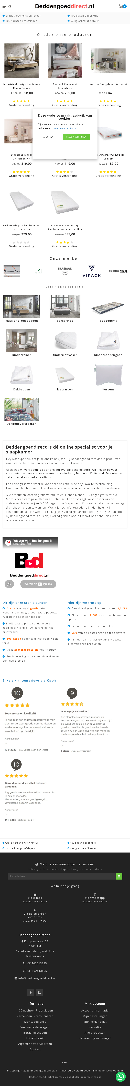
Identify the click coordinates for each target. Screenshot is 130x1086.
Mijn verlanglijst (95, 1021)
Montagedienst (35, 1021)
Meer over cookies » (65, 128)
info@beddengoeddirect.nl (37, 978)
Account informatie (95, 1010)
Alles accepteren (76, 136)
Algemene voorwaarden (35, 1044)
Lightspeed (83, 1070)
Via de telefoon (35, 914)
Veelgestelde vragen (35, 1027)
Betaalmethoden (35, 1032)
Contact (35, 1049)
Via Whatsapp (95, 898)
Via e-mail (35, 898)
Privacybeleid (35, 1038)
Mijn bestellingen (95, 1016)
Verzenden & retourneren (35, 1016)
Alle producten (95, 1032)
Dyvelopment (114, 1070)
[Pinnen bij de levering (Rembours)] (65, 1062)
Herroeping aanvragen (95, 1038)
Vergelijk (95, 1027)
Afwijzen (48, 136)
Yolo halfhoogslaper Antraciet (108, 84)
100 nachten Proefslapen (35, 1010)
